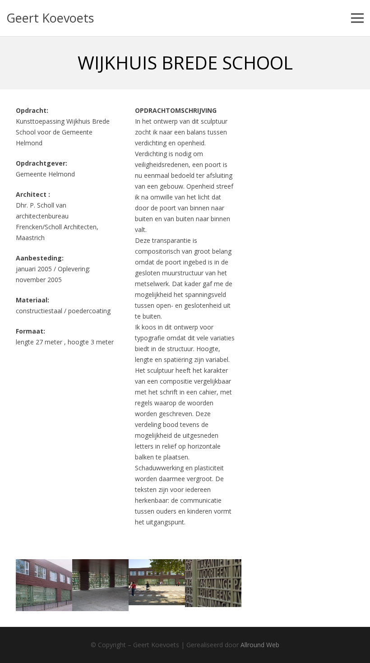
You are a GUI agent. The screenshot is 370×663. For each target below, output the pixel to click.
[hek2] (44, 585)
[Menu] (357, 18)
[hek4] (100, 585)
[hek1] (157, 585)
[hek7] (213, 585)
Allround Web (259, 644)
